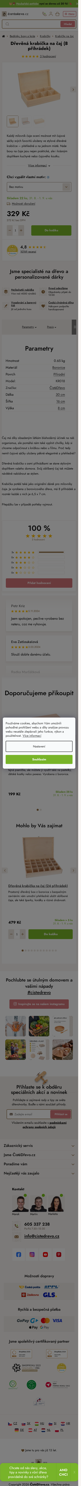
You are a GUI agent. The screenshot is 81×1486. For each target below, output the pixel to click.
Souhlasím (39, 759)
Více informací (32, 736)
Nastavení (39, 746)
